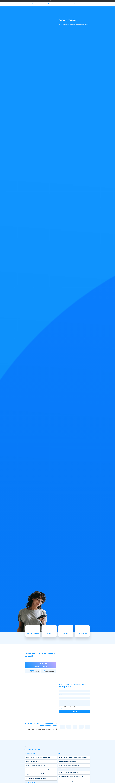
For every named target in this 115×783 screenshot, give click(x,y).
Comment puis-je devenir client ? (33, 761)
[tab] (41, 757)
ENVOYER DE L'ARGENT (31, 3)
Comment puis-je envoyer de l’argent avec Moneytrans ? (38, 757)
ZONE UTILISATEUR (82, 633)
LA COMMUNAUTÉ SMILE (47, 3)
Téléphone (32, 670)
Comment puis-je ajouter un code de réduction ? (69, 765)
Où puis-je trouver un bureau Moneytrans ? (35, 765)
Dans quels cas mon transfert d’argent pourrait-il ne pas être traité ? (39, 774)
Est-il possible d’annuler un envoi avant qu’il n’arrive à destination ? (71, 777)
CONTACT (65, 633)
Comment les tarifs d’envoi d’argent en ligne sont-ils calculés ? (73, 757)
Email (44, 670)
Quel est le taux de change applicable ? (67, 761)
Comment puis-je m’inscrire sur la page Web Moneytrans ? (39, 769)
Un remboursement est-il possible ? (67, 781)
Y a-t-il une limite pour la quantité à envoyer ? (36, 778)
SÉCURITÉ (49, 633)
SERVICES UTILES (39, 3)
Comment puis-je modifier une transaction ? (69, 772)
